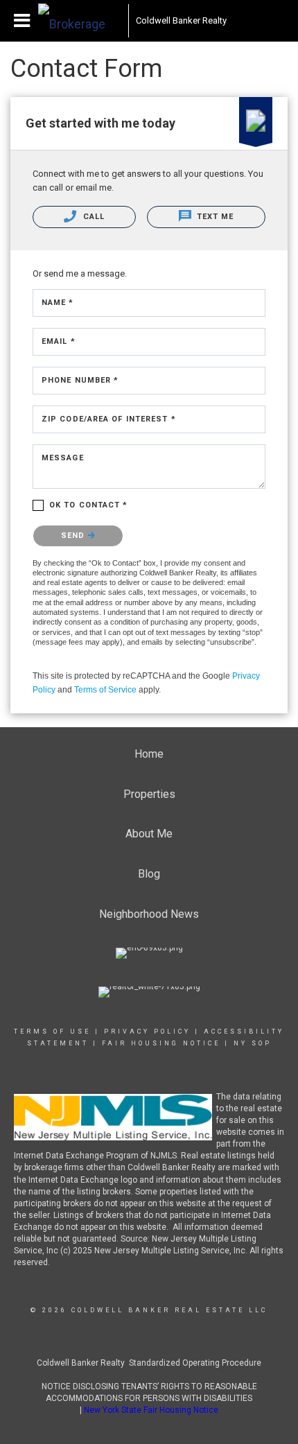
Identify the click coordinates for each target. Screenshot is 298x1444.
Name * (58, 302)
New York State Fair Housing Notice (151, 1410)
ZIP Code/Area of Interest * (109, 419)
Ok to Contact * (88, 505)
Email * (59, 341)
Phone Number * (80, 380)
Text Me (214, 216)
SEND (74, 535)
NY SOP (253, 1043)
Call (92, 216)
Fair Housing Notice (161, 1043)
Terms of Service (105, 690)
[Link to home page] (79, 21)
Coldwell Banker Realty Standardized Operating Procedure (149, 1363)
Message (63, 457)
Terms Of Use (52, 1031)
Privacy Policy (147, 1031)
